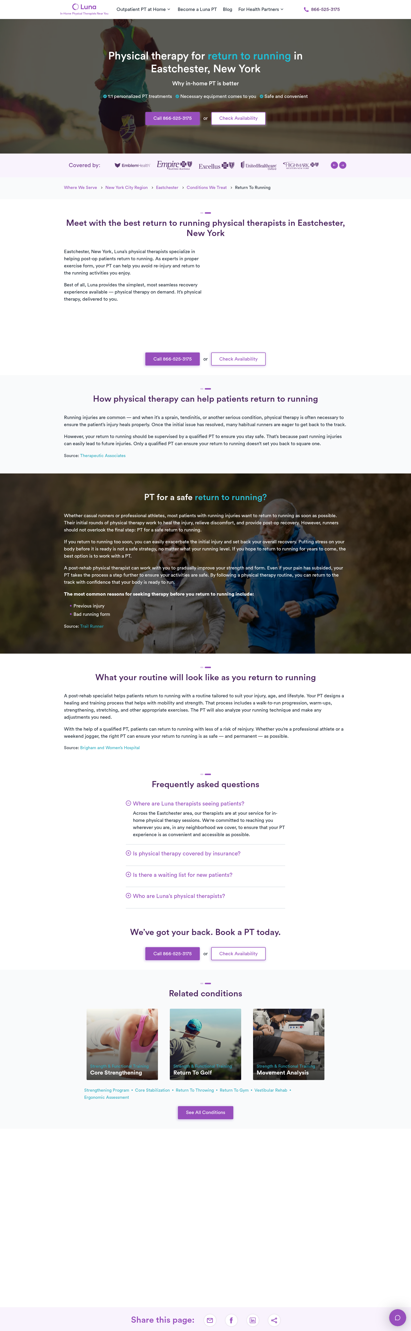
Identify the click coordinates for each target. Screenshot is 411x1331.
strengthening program (107, 1090)
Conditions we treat (207, 187)
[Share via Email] (210, 1320)
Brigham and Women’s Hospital (110, 748)
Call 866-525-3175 (172, 118)
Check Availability (238, 118)
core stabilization (153, 1090)
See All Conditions (205, 1112)
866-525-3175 (325, 9)
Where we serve (80, 187)
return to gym (235, 1090)
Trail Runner (92, 626)
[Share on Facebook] (231, 1320)
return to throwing (195, 1090)
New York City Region (126, 187)
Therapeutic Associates (103, 455)
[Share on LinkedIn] (253, 1320)
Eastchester (167, 187)
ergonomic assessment (106, 1097)
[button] (334, 165)
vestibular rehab (271, 1090)
